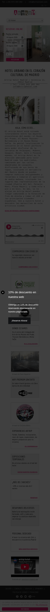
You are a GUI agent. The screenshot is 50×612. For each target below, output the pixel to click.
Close (3, 292)
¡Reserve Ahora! (19, 320)
